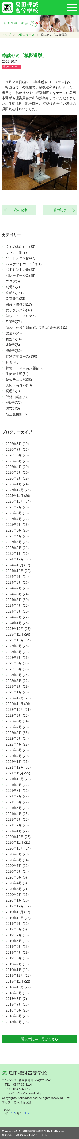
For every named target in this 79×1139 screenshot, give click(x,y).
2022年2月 (17, 756)
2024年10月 (18, 571)
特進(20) (12, 362)
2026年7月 (17, 449)
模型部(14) (14, 339)
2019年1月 (17, 970)
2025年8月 (17, 513)
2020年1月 (17, 900)
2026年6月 (17, 455)
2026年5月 (17, 461)
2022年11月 (18, 704)
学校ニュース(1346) (21, 316)
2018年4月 (17, 1022)
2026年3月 (17, 472)
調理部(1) (13, 391)
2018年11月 (18, 981)
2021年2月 (17, 825)
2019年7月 (17, 935)
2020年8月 (17, 860)
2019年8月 (16, 929)
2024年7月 (17, 588)
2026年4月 (17, 467)
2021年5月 (17, 808)
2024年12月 (18, 559)
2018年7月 (17, 1004)
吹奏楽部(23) (15, 298)
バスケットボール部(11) (24, 264)
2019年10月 (18, 918)
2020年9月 (17, 854)
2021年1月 (17, 831)
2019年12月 (18, 906)
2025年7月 (17, 519)
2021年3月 (17, 819)
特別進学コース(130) (21, 356)
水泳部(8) (13, 345)
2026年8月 (17, 444)
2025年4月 (17, 536)
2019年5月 (17, 946)
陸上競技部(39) (17, 414)
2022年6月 (17, 733)
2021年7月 (17, 796)
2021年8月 (17, 790)
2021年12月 (18, 767)
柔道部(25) (14, 333)
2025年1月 (17, 553)
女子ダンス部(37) (19, 310)
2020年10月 (18, 848)
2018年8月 (16, 999)
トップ (6, 35)
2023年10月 (18, 640)
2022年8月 (17, 721)
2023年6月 (17, 663)
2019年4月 (17, 952)
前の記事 (61, 210)
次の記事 (19, 210)
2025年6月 (17, 524)
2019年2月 (17, 964)
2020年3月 (16, 889)
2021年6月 (17, 802)
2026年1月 (17, 484)
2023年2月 (17, 686)
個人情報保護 (22, 1102)
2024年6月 (17, 594)
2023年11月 (18, 634)
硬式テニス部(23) (19, 379)
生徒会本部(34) (17, 374)
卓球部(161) (15, 293)
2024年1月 (17, 623)
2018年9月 (17, 993)
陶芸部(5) (13, 408)
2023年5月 (17, 669)
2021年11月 (18, 773)
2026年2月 (17, 478)
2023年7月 (17, 657)
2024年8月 (17, 582)
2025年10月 (18, 501)
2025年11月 (18, 496)
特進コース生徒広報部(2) (24, 368)
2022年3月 (17, 750)
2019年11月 (18, 912)
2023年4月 (17, 675)
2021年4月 (17, 814)
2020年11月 (18, 842)
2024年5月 (17, 600)
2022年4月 (17, 744)
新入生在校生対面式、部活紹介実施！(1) (36, 327)
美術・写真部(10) (19, 385)
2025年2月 (17, 548)
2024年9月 (17, 576)
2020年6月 (17, 871)
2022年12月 (18, 698)
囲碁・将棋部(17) (19, 304)
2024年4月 (17, 605)
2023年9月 (17, 646)
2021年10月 (18, 779)
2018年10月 (18, 987)
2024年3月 (17, 611)
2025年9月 (17, 507)
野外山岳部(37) (17, 397)
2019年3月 (17, 958)
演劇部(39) (14, 351)
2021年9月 (17, 785)
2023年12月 (18, 629)
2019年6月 (17, 941)
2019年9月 (17, 923)
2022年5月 (17, 738)
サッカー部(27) (17, 252)
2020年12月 (18, 837)
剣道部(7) (13, 287)
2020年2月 (17, 894)
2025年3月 (17, 542)
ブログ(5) (13, 281)
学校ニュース (26, 35)
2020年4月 (16, 883)
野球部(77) (14, 402)
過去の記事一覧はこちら (39, 1039)
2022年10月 (18, 709)
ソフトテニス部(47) (20, 258)
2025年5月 (17, 530)
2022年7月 (17, 727)
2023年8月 (17, 652)
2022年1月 (17, 761)
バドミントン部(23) (20, 269)
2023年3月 (17, 681)
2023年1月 (17, 692)
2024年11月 (18, 565)
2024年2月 (17, 617)
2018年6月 (17, 1010)
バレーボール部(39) (20, 275)
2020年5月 (16, 877)
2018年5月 (17, 1016)
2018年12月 (18, 975)
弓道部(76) (14, 322)
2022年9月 (17, 715)
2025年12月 (18, 490)
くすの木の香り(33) (20, 246)
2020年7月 (17, 866)
